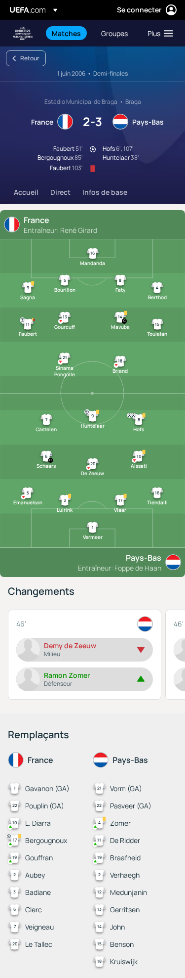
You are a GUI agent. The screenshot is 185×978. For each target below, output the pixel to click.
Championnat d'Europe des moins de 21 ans (22, 33)
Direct (60, 192)
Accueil (26, 192)
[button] (158, 33)
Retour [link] (29, 58)
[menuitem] (68, 33)
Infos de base (104, 192)
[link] (66, 33)
